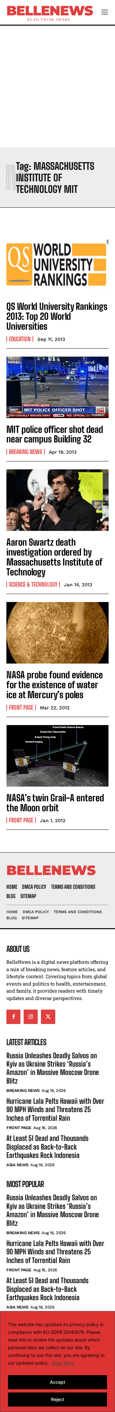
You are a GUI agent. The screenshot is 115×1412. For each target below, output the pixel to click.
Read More (63, 1363)
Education (20, 339)
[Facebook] (13, 1017)
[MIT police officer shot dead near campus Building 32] (57, 387)
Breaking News (25, 452)
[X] (48, 1017)
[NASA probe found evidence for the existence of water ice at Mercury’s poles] (57, 633)
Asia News (17, 1164)
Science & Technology (33, 584)
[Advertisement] (57, 86)
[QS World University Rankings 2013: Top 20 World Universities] (57, 264)
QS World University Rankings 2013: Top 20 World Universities (56, 316)
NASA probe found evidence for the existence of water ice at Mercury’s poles (54, 684)
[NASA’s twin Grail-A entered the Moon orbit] (57, 756)
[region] (57, 1361)
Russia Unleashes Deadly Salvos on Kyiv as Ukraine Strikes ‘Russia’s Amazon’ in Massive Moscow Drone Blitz (52, 1068)
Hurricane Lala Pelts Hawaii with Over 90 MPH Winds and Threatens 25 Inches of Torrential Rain (55, 1109)
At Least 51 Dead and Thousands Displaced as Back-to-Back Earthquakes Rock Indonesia (47, 1147)
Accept (57, 1382)
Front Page (21, 707)
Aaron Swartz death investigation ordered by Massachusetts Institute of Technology (54, 557)
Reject (57, 1399)
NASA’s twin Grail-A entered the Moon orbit (55, 802)
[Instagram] (31, 1017)
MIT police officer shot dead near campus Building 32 (54, 434)
